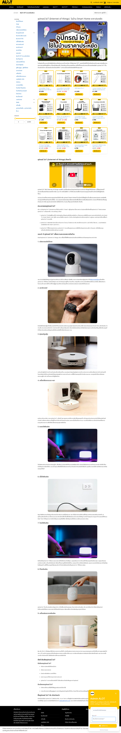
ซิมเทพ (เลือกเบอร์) (21, 36)
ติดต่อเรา (98, 7)
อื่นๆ (17, 111)
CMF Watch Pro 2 (79, 88)
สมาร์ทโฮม (19, 50)
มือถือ (17, 102)
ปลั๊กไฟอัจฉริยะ (20, 42)
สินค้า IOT (65, 7)
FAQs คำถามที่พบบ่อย (71, 722)
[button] (99, 2)
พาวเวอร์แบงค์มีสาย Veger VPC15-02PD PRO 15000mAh (81, 145)
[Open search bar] (91, 2)
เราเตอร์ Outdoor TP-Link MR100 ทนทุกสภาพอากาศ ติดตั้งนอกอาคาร (99, 89)
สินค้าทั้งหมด (19, 21)
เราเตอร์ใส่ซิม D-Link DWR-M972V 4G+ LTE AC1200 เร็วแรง (63, 89)
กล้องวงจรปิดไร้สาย (21, 30)
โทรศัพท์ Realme (21, 88)
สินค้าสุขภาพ (19, 59)
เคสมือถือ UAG (20, 79)
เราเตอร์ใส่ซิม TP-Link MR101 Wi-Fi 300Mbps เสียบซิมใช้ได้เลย (81, 117)
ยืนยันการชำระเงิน (70, 719)
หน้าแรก (11, 7)
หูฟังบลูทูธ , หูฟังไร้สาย (22, 68)
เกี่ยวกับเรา (75, 7)
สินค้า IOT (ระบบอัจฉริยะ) (23, 56)
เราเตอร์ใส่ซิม (19, 85)
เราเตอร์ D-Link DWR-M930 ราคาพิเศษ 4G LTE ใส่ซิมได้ (99, 117)
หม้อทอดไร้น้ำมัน (20, 62)
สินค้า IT (55, 7)
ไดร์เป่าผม (18, 94)
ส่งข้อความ (104, 726)
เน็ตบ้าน (18, 82)
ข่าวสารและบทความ (87, 7)
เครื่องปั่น (18, 73)
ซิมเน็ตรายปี (20, 7)
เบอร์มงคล (45, 7)
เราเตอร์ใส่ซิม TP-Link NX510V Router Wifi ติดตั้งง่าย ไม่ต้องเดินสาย (45, 89)
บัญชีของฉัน (68, 713)
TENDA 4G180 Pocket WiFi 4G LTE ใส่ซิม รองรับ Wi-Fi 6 (63, 145)
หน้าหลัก (16, 13)
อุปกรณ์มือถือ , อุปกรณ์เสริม (23, 108)
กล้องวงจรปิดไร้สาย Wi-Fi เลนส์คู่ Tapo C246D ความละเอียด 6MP (45, 117)
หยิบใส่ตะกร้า (43, 94)
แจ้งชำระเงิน (107, 7)
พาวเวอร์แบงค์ (20, 44)
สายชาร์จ (18, 53)
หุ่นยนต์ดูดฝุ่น (19, 65)
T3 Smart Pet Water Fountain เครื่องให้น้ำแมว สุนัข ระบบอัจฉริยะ (45, 145)
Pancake (106, 730)
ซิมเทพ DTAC (20, 39)
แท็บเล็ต (18, 105)
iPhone (18, 27)
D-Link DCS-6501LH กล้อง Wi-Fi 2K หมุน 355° (99, 145)
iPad (17, 24)
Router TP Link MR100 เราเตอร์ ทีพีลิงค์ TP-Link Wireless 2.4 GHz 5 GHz (63, 117)
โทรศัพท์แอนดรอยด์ (21, 91)
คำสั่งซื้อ (67, 716)
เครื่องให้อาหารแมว (21, 76)
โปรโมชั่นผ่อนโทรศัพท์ (33, 7)
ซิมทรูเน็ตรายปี (20, 33)
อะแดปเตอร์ (19, 71)
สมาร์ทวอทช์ (19, 47)
